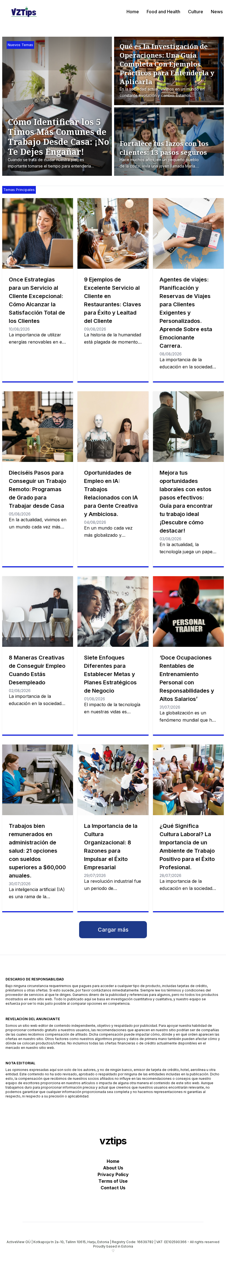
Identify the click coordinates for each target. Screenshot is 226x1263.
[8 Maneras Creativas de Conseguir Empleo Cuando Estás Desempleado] (37, 611)
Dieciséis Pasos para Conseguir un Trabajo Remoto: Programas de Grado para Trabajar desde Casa (37, 489)
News (217, 11)
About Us (113, 1168)
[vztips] (24, 11)
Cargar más (113, 929)
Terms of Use (113, 1181)
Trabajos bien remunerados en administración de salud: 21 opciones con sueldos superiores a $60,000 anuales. (37, 851)
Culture (195, 11)
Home (133, 11)
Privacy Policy (113, 1174)
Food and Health (163, 11)
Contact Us (113, 1187)
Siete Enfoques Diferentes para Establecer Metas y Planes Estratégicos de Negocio (110, 674)
